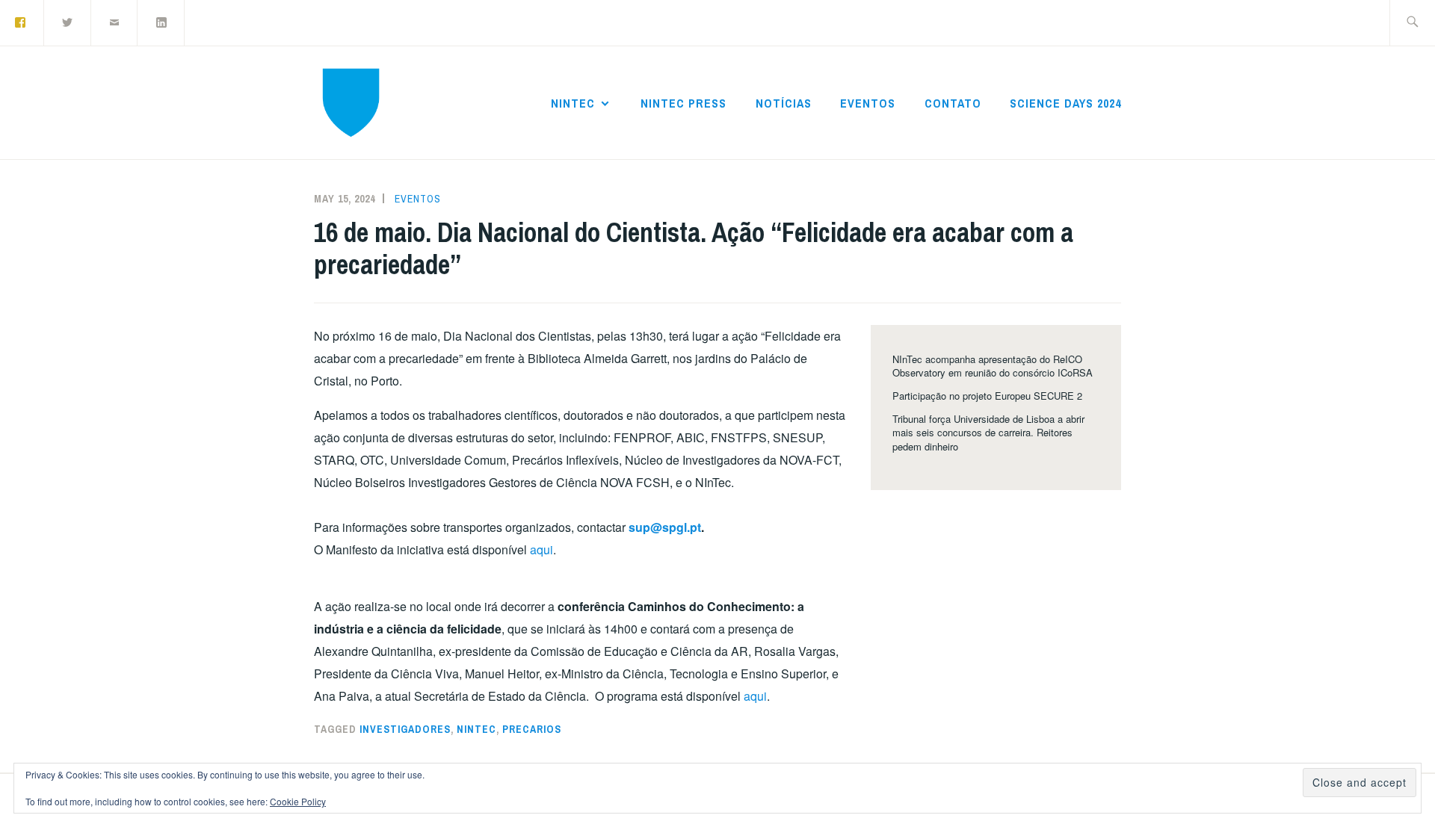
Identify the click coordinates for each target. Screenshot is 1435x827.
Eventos (867, 103)
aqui (541, 549)
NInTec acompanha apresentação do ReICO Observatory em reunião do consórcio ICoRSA (992, 366)
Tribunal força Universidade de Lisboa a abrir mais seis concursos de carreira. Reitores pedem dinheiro (988, 432)
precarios (531, 729)
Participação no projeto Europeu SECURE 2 (987, 395)
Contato (953, 103)
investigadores (405, 729)
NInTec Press (683, 103)
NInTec (573, 103)
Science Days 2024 (1065, 103)
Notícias (784, 103)
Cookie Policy (298, 801)
